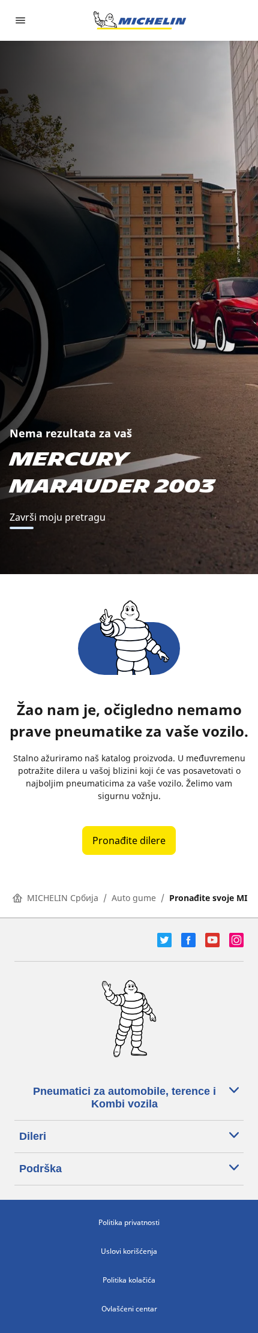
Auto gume (134, 897)
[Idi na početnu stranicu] (140, 20)
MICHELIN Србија (62, 897)
